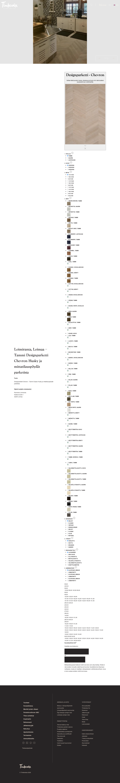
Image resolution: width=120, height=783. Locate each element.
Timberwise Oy (86, 708)
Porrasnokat (85, 740)
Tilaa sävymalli (61, 736)
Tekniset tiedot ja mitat (63, 724)
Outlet (83, 717)
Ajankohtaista (28, 732)
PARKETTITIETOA (62, 721)
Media (83, 722)
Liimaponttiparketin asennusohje (65, 710)
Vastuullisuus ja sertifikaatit (64, 734)
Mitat (68, 172)
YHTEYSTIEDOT (86, 702)
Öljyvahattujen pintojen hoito (64, 712)
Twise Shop (85, 719)
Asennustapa (70, 568)
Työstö (68, 539)
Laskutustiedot (86, 724)
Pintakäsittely (71, 550)
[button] (100, 58)
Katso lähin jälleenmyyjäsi (77, 651)
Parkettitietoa (28, 706)
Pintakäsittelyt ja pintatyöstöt (64, 731)
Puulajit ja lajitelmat (62, 729)
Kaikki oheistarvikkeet (88, 734)
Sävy (67, 199)
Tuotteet (26, 703)
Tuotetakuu (60, 740)
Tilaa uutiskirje (28, 716)
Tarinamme (27, 735)
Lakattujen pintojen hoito (63, 715)
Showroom (85, 710)
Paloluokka (60, 738)
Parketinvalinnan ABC (31, 712)
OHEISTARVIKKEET (87, 730)
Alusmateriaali (85, 743)
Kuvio (68, 163)
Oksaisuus (69, 519)
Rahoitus (26, 729)
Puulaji (68, 154)
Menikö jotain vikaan (30, 709)
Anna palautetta (86, 706)
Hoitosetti (84, 745)
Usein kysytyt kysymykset (64, 743)
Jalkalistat (84, 736)
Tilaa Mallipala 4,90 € (75, 659)
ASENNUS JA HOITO (63, 702)
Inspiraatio (27, 719)
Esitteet (59, 745)
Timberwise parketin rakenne (64, 727)
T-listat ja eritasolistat (87, 738)
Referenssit (27, 722)
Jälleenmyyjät (28, 725)
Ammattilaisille (28, 738)
